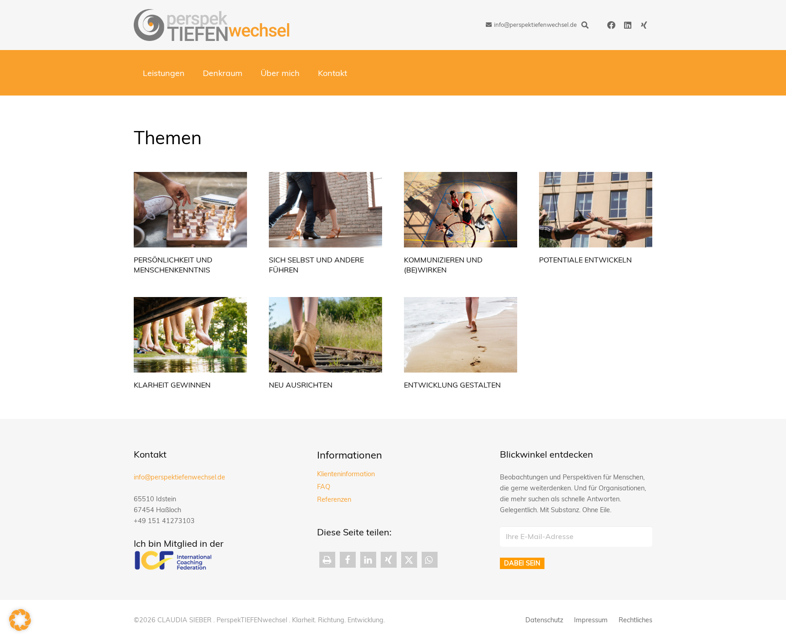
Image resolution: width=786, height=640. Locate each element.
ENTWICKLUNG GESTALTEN (452, 384)
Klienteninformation (346, 474)
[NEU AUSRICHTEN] (325, 335)
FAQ (323, 487)
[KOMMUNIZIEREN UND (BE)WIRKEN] (460, 209)
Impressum (591, 620)
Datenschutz (544, 620)
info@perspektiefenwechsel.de (179, 477)
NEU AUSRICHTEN (301, 384)
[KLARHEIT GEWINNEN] (190, 335)
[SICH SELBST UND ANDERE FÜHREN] (325, 209)
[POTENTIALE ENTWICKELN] (595, 209)
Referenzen (334, 499)
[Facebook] (611, 25)
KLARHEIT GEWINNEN (172, 384)
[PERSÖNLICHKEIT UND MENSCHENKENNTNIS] (190, 209)
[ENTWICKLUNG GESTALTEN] (460, 335)
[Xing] (644, 25)
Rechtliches (635, 620)
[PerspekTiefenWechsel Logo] (212, 25)
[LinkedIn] (628, 25)
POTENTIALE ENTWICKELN (585, 259)
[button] (585, 25)
